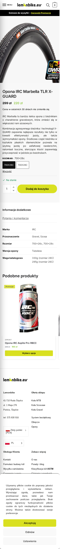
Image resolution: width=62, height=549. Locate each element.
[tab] (29, 210)
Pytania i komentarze (15, 218)
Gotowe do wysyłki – (30, 13)
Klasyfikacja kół (42, 469)
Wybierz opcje (29, 353)
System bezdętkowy (41, 417)
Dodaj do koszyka (37, 188)
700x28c (22, 165)
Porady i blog (37, 464)
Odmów (29, 532)
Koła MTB (36, 400)
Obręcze (35, 422)
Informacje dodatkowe (16, 209)
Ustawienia (29, 541)
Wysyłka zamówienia (13, 469)
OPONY (8, 340)
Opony (34, 427)
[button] (54, 477)
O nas (34, 459)
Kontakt (7, 459)
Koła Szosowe (38, 405)
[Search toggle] (48, 5)
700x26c (9, 165)
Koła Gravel (37, 410)
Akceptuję (30, 523)
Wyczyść (7, 171)
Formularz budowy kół (13, 464)
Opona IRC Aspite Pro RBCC (21, 343)
